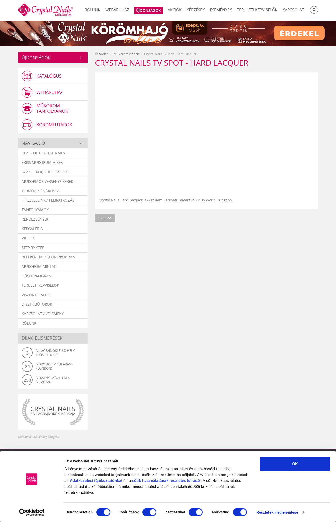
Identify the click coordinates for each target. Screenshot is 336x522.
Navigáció (33, 143)
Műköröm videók (126, 54)
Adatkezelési (81, 480)
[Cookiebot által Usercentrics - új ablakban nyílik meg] (31, 512)
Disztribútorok (37, 304)
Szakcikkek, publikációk (45, 171)
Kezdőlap (101, 54)
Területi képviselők (257, 10)
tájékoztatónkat (107, 480)
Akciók (175, 10)
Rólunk (92, 10)
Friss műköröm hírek (42, 162)
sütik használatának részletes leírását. (167, 480)
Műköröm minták (39, 266)
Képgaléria (32, 228)
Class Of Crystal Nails (43, 152)
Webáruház (117, 10)
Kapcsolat (293, 10)
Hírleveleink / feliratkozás (48, 200)
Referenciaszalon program (49, 256)
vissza (105, 217)
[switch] (149, 512)
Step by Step (33, 247)
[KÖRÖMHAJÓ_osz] (168, 33)
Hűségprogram (37, 275)
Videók (28, 238)
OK (295, 464)
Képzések (195, 10)
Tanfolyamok (35, 209)
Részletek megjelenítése (277, 512)
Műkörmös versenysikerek (47, 181)
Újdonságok (36, 58)
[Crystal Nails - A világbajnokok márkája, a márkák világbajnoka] (53, 412)
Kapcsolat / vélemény (43, 313)
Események (221, 10)
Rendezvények (35, 219)
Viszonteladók (36, 294)
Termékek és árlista (41, 190)
